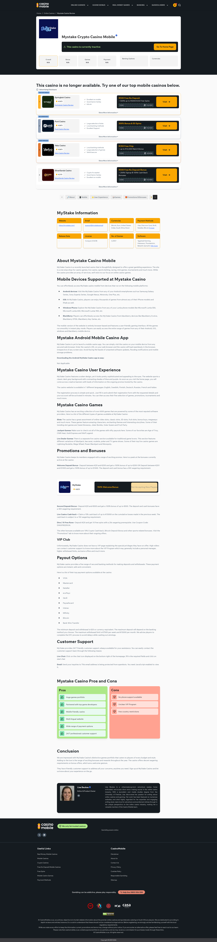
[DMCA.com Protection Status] (108, 914)
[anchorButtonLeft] (62, 197)
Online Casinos (78, 5)
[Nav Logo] (45, 5)
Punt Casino (60, 121)
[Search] (179, 5)
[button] (175, 5)
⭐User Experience (100, 197)
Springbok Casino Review (64, 105)
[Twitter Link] (39, 835)
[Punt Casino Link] (48, 126)
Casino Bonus (98, 5)
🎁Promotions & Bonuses (135, 197)
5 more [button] (151, 228)
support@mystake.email (94, 225)
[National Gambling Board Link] (117, 906)
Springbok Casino (62, 97)
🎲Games (116, 197)
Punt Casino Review (62, 129)
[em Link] (78, 795)
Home (39, 13)
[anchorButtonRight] (155, 197)
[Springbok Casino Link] (48, 102)
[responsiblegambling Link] (99, 906)
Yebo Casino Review (62, 153)
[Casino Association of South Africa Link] (127, 906)
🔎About (71, 197)
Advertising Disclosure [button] (48, 90)
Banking (140, 5)
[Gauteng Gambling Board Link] (108, 906)
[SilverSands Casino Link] (48, 175)
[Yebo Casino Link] (48, 150)
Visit (165, 101)
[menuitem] (80, 5)
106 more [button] (154, 246)
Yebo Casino (60, 145)
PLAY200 (150, 128)
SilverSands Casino (63, 170)
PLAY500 (150, 105)
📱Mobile (83, 197)
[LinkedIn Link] (44, 835)
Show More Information (108, 113)
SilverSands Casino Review (64, 178)
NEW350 (150, 153)
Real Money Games (121, 5)
